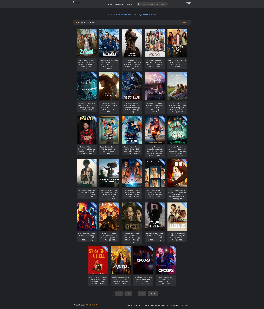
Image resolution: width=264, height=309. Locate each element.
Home (110, 4)
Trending (119, 4)
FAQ (152, 305)
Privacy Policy (161, 305)
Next (153, 293)
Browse (130, 4)
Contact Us (175, 305)
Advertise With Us (134, 305)
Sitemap (184, 305)
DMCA (146, 305)
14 (142, 293)
